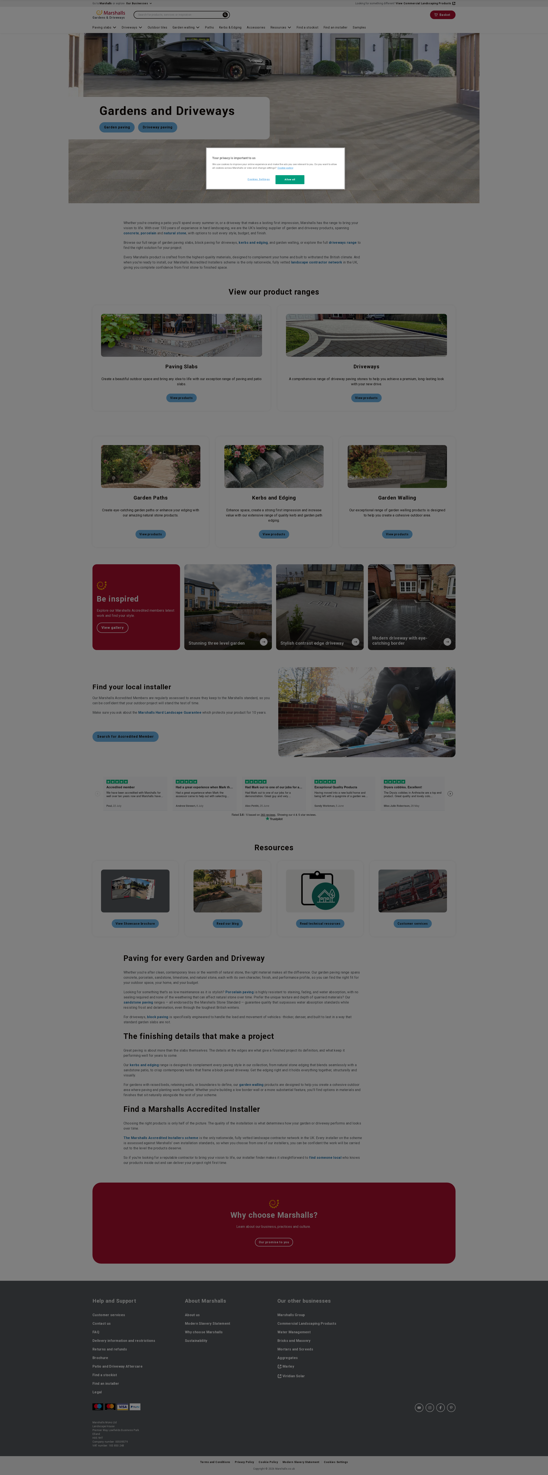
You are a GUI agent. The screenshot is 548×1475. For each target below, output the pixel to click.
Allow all (290, 179)
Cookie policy (285, 167)
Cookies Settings (258, 179)
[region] (275, 169)
